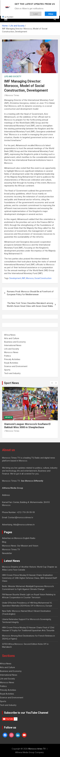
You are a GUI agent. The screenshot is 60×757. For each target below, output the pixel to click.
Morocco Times (12, 95)
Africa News (9, 335)
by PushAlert (9, 17)
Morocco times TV (37, 748)
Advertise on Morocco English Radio (18, 538)
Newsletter (7, 553)
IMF (23, 278)
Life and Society (12, 76)
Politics (7, 356)
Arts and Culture (11, 338)
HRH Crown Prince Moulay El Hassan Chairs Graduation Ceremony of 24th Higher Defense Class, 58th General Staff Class (29, 578)
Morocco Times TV (11, 549)
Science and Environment (15, 366)
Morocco (30, 278)
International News (12, 345)
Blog (4, 542)
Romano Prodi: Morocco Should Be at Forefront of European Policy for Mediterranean (30, 293)
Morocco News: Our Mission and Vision (20, 545)
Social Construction (42, 278)
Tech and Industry (12, 373)
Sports (7, 370)
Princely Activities (12, 359)
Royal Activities (11, 363)
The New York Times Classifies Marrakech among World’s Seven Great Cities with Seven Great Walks (30, 304)
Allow (50, 13)
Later (35, 13)
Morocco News (11, 352)
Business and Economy (15, 342)
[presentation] (52, 383)
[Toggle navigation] (5, 19)
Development (15, 278)
